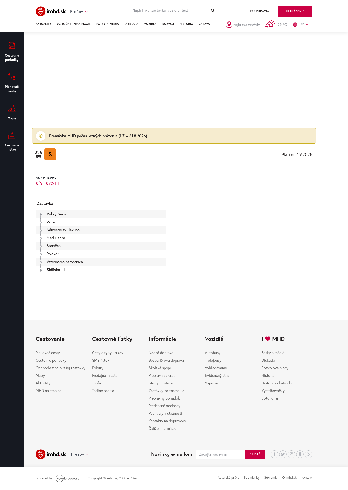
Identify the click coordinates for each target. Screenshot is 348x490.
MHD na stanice (48, 390)
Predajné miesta (104, 375)
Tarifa (96, 382)
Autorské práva (228, 477)
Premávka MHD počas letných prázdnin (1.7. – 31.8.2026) (98, 135)
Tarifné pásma (103, 390)
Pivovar (52, 253)
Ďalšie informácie (162, 428)
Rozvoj (168, 24)
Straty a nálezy (161, 382)
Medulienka (56, 237)
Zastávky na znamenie (166, 390)
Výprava (211, 382)
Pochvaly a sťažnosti (165, 413)
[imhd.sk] (51, 11)
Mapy (40, 375)
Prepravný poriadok (164, 398)
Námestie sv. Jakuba (63, 229)
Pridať (255, 454)
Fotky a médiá (107, 24)
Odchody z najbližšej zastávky (60, 367)
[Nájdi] (213, 10)
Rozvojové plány (275, 367)
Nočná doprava (161, 352)
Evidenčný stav (217, 375)
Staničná (54, 245)
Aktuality (43, 24)
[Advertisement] (174, 79)
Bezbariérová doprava (166, 360)
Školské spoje (160, 367)
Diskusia (131, 24)
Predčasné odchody (164, 405)
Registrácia (259, 11)
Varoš (51, 221)
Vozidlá (150, 24)
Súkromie (270, 477)
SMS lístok (100, 360)
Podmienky (251, 477)
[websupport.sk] (68, 478)
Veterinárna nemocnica (65, 261)
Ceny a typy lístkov (107, 352)
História (186, 24)
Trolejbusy (213, 360)
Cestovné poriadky (51, 360)
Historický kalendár (277, 382)
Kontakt (306, 477)
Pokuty (97, 367)
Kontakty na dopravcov (167, 420)
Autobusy (212, 352)
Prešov (77, 454)
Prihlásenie (295, 11)
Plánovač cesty (48, 352)
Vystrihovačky (273, 390)
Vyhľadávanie (216, 367)
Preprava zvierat (162, 375)
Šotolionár (270, 398)
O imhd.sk (289, 477)
